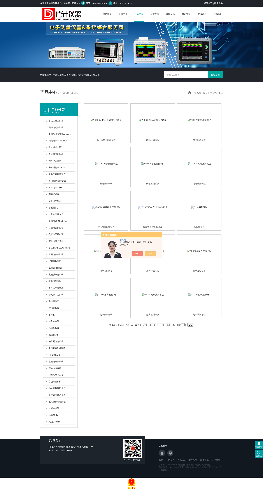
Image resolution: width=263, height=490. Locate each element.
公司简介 (123, 14)
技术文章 (186, 14)
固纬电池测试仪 (56, 127)
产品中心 (139, 14)
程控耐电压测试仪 (106, 227)
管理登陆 (216, 460)
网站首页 (107, 14)
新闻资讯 (170, 14)
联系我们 (218, 3)
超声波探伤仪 (106, 271)
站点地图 (206, 464)
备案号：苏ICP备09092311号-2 (192, 467)
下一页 (161, 325)
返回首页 (208, 3)
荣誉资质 (154, 14)
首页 (145, 325)
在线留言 (202, 14)
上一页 (152, 325)
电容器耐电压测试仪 (106, 140)
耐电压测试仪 (152, 140)
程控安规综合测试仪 (152, 227)
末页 (169, 325)
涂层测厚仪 (199, 227)
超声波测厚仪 (106, 314)
